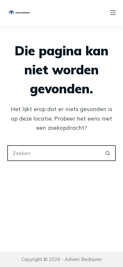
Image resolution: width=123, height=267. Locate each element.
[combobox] (54, 153)
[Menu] (113, 13)
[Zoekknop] (108, 153)
